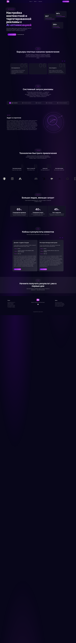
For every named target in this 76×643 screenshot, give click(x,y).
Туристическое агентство (58, 302)
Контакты (40, 1)
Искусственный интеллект (11, 305)
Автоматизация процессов (11, 302)
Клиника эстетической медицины (60, 304)
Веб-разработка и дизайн (11, 306)
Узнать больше (17, 269)
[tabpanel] (38, 122)
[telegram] (38, 304)
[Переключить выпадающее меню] (32, 1)
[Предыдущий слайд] (62, 61)
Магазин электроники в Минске (59, 305)
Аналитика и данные (10, 304)
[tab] (13, 102)
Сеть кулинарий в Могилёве (59, 306)
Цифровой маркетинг (11, 303)
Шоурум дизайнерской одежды (59, 303)
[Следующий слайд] (65, 61)
